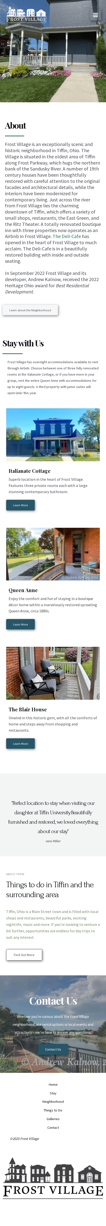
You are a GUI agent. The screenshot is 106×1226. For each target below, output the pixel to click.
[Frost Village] (26, 15)
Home (53, 1084)
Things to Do (53, 1110)
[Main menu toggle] (95, 15)
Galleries (53, 1119)
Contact (53, 1127)
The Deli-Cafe (67, 236)
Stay (53, 1093)
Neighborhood (53, 1101)
